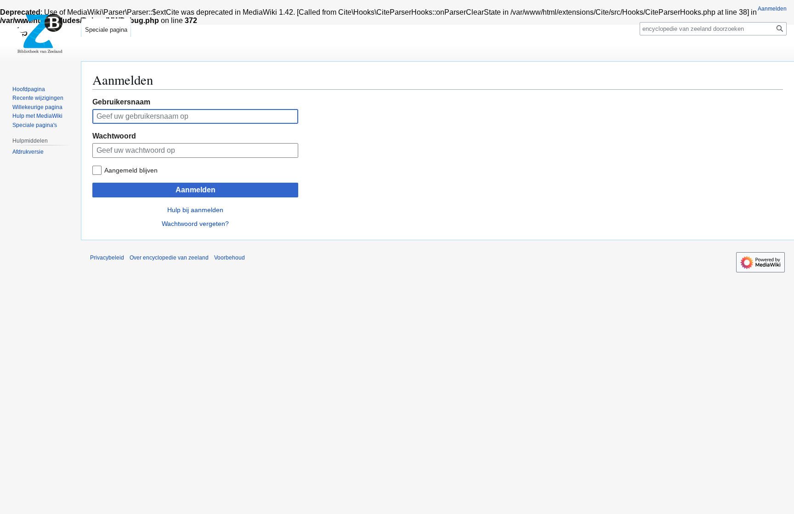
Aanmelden (196, 190)
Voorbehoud (229, 257)
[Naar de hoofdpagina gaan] (40, 37)
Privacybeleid (107, 257)
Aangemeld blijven (131, 170)
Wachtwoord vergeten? (195, 223)
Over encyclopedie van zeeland (169, 257)
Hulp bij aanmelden (195, 210)
